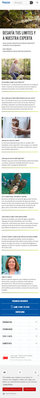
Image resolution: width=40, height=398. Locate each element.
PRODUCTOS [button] (7, 322)
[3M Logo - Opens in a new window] (6, 2)
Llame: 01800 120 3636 (21, 307)
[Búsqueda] (31, 2)
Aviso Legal (13, 355)
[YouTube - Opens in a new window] (4, 372)
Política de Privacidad (25, 355)
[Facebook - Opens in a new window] (20, 372)
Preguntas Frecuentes (20, 301)
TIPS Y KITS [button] (7, 336)
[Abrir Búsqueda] (37, 3)
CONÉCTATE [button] (7, 343)
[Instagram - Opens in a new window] (35, 372)
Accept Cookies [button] (29, 389)
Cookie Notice (8, 384)
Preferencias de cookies (17, 357)
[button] (10, 393)
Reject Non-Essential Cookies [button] (12, 389)
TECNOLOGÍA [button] (7, 329)
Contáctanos (20, 312)
